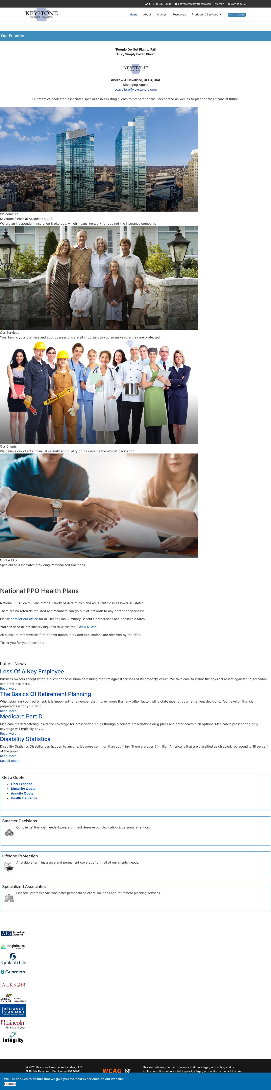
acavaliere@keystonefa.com (194, 3)
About (147, 14)
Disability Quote (23, 789)
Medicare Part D (21, 716)
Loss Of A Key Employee (32, 671)
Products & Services (205, 14)
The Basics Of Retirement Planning (45, 694)
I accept (10, 1084)
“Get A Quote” (86, 627)
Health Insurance (23, 798)
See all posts (9, 761)
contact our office (24, 619)
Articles (161, 14)
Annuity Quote (22, 793)
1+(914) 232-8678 (160, 3)
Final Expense (21, 784)
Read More (8, 688)
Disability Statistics (25, 739)
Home (133, 14)
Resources (179, 14)
